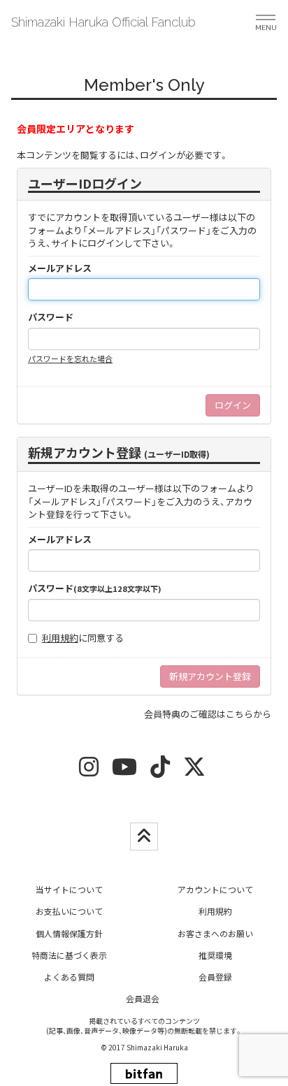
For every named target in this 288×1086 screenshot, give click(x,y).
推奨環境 (215, 955)
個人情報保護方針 (69, 933)
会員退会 (142, 998)
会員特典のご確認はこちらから (207, 714)
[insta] (89, 771)
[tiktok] (160, 771)
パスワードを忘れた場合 (70, 358)
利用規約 (60, 637)
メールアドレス (60, 268)
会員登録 (215, 977)
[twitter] (194, 771)
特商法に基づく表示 (69, 955)
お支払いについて (69, 911)
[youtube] (124, 771)
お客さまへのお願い (215, 933)
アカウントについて (215, 889)
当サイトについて (69, 889)
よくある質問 (69, 977)
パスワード (50, 317)
